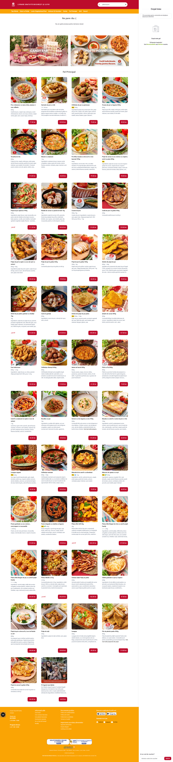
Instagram (107, 722)
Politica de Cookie (65, 714)
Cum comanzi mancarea (41, 714)
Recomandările (151, 44)
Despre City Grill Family (16, 710)
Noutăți (37, 723)
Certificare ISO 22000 (66, 729)
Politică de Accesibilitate (67, 717)
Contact (12, 713)
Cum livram (38, 712)
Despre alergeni (65, 726)
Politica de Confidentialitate (68, 712)
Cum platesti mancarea (41, 717)
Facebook (100, 722)
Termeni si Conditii (65, 719)
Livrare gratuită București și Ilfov (34, 4)
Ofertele (160, 44)
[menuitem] (33, 4)
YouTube (115, 722)
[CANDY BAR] (39, 50)
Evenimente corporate (40, 719)
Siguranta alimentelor (66, 724)
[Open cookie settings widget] (3, 714)
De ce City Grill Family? (40, 721)
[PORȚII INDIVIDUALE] (100, 50)
